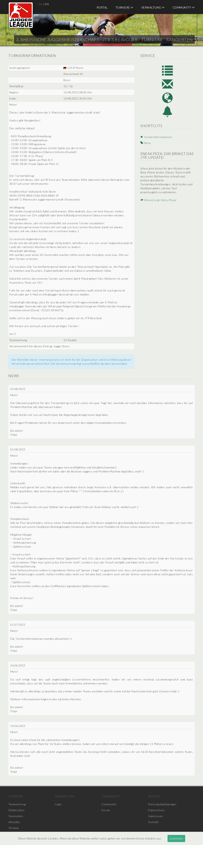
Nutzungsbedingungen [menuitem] (162, 804)
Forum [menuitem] (106, 810)
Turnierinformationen (157, 137)
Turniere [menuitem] (123, 7)
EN (47, 4)
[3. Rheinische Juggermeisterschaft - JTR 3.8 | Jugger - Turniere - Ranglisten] (20, 15)
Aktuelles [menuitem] (14, 822)
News (147, 143)
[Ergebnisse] (167, 70)
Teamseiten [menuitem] (15, 816)
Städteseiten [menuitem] (16, 810)
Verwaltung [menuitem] (151, 7)
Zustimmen (176, 838)
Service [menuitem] (154, 796)
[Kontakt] (167, 84)
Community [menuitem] (182, 7)
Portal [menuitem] (102, 7)
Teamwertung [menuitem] (17, 804)
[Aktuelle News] (167, 111)
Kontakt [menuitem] (153, 822)
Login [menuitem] (58, 804)
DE (41, 4)
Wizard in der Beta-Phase (160, 200)
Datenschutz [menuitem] (156, 810)
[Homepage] (167, 97)
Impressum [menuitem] (155, 816)
